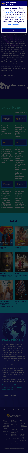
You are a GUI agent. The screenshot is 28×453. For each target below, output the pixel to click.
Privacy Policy (18, 18)
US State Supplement (16, 24)
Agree (14, 30)
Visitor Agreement (8, 12)
